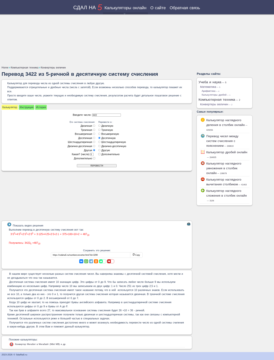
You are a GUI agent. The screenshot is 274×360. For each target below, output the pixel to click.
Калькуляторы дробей (216, 94)
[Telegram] (91, 261)
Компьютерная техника (219, 99)
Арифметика (210, 91)
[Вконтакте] (81, 261)
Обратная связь (185, 8)
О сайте (158, 8)
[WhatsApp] (86, 261)
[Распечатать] (189, 224)
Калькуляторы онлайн (125, 8)
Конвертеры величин (216, 104)
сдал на (87, 7)
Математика (210, 86)
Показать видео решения (28, 225)
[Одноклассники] (96, 261)
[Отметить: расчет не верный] (110, 261)
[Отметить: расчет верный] (102, 261)
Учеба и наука (212, 82)
